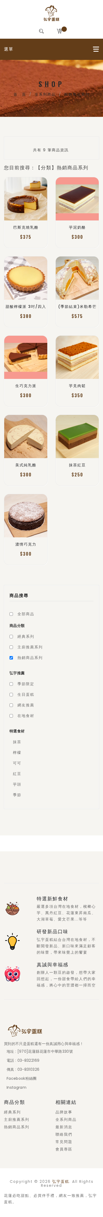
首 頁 (19, 94)
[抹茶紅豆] (77, 436)
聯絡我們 (63, 1134)
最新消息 (63, 1127)
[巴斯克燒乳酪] (25, 198)
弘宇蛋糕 (60, 1182)
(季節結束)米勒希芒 (77, 306)
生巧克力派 (25, 385)
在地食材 (25, 715)
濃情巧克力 (25, 544)
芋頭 (17, 784)
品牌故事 (63, 1112)
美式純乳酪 (25, 465)
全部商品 (25, 614)
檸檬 (17, 752)
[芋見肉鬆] (77, 357)
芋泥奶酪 (77, 227)
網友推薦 (25, 705)
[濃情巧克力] (25, 515)
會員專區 (63, 1149)
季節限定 (25, 684)
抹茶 (17, 742)
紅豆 (17, 773)
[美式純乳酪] (25, 436)
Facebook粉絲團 (22, 1078)
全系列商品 (45, 94)
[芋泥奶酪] (77, 198)
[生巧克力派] (25, 357)
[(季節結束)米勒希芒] (77, 278)
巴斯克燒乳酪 (26, 227)
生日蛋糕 (25, 694)
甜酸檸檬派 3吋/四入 (26, 306)
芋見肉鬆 (77, 385)
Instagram (16, 1087)
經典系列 (25, 636)
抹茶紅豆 (77, 465)
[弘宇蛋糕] (51, 13)
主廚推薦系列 (30, 647)
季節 (17, 795)
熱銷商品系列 (77, 94)
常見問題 (63, 1141)
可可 (17, 763)
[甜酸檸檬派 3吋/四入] (25, 278)
